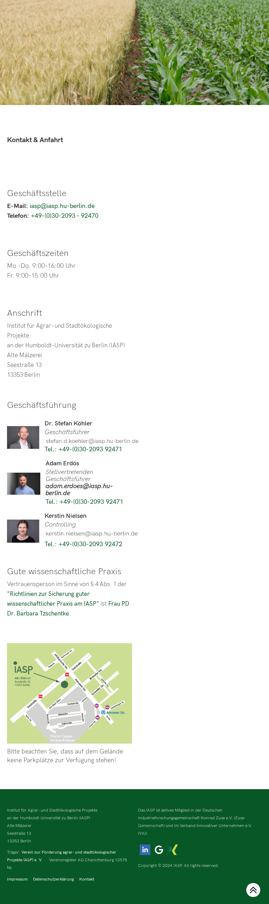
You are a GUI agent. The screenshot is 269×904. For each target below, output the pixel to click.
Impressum (17, 879)
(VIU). (143, 833)
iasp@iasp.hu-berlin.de (62, 206)
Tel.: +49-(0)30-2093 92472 (83, 544)
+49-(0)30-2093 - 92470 (64, 216)
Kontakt (86, 879)
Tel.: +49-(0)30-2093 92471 (83, 449)
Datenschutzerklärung (53, 879)
